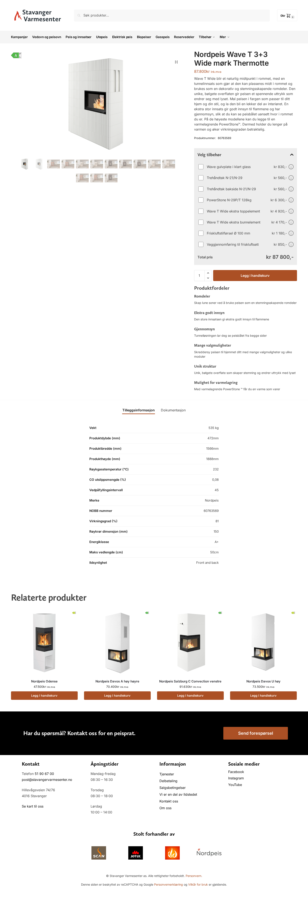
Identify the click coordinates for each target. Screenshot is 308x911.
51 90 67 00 (44, 774)
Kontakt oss (168, 801)
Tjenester (166, 774)
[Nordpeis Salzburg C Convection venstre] (190, 642)
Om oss (165, 808)
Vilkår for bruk (198, 884)
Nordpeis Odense (44, 681)
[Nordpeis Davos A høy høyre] (117, 642)
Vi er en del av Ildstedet (178, 794)
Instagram (236, 778)
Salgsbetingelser (172, 788)
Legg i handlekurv (255, 275)
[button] (287, 15)
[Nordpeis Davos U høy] (263, 642)
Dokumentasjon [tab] (173, 410)
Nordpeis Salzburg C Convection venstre (190, 681)
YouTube (235, 785)
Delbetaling (168, 781)
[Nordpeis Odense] (44, 642)
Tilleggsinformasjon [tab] (138, 410)
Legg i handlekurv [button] (44, 695)
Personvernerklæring (168, 884)
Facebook (236, 772)
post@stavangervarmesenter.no (47, 779)
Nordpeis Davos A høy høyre (117, 681)
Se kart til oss (32, 806)
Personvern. (194, 876)
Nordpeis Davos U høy (263, 681)
